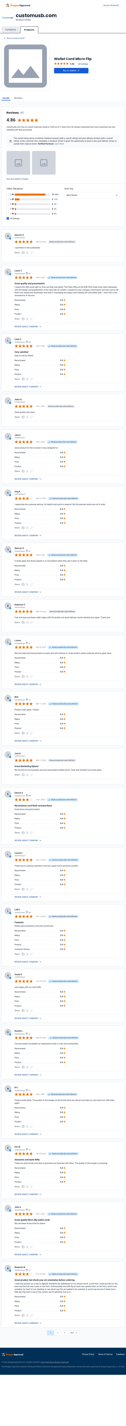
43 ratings (83, 64)
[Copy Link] (31, 252)
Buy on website (69, 70)
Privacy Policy (88, 1354)
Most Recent (71, 195)
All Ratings (15, 218)
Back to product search (16, 38)
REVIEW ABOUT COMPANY (26, 326)
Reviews (18, 98)
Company (10, 29)
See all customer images (17, 179)
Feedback (120, 1354)
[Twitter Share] (27, 252)
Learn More (59, 144)
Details (5, 98)
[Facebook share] (23, 252)
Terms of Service (105, 1354)
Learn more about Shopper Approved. (54, 1362)
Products (29, 29)
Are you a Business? (111, 5)
